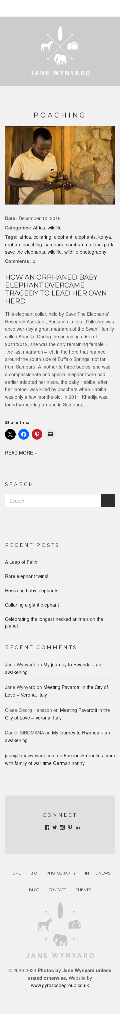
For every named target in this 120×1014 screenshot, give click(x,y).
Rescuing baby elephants (31, 590)
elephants (85, 236)
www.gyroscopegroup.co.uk (60, 985)
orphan (12, 244)
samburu (54, 244)
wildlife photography (85, 251)
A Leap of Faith (21, 561)
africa (25, 236)
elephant (63, 236)
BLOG (34, 889)
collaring (42, 236)
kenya (104, 236)
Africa (39, 227)
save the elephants (25, 251)
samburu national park (89, 244)
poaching (32, 244)
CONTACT (57, 889)
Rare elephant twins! (26, 576)
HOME (15, 873)
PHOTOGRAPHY (61, 873)
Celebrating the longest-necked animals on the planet (54, 622)
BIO (33, 873)
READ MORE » (21, 452)
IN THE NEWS (97, 873)
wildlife (55, 227)
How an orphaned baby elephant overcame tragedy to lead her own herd (56, 289)
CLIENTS (83, 889)
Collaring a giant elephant (32, 604)
